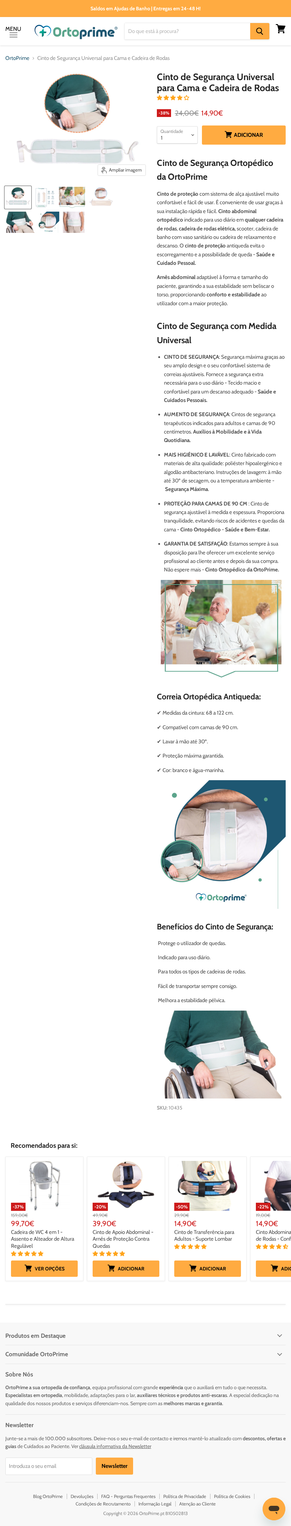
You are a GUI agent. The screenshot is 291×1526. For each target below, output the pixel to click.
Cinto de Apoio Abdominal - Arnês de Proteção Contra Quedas (123, 1239)
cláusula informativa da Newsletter (115, 1446)
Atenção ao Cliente (197, 1504)
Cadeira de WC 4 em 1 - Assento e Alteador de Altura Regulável (42, 1239)
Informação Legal (154, 1504)
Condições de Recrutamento (103, 1504)
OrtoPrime (17, 58)
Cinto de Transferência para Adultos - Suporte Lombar (204, 1235)
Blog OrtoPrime (48, 1496)
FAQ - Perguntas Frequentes (128, 1496)
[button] (173, 98)
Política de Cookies (232, 1496)
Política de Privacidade (184, 1496)
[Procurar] (259, 31)
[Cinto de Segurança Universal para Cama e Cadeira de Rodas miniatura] (18, 197)
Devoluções (82, 1496)
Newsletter (114, 1466)
